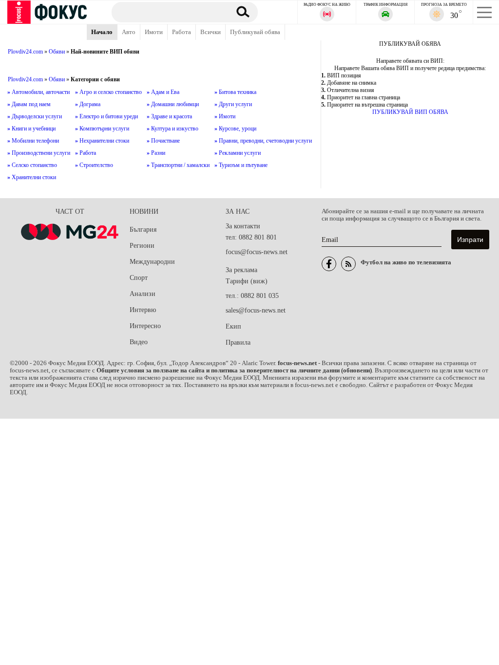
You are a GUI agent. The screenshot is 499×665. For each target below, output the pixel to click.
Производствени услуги (38, 152)
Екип (233, 326)
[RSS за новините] (348, 264)
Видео (139, 342)
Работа (181, 32)
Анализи (142, 293)
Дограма (87, 104)
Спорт (139, 277)
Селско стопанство (32, 165)
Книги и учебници (31, 128)
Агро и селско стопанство (108, 92)
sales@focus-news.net (256, 310)
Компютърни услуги (102, 128)
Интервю (143, 310)
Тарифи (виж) (247, 281)
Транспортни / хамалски (178, 165)
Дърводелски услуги (34, 116)
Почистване (163, 140)
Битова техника (235, 92)
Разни (156, 152)
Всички (210, 32)
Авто (128, 32)
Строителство (94, 165)
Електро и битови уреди (106, 116)
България (143, 229)
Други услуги (233, 104)
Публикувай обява (255, 32)
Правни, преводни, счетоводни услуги (263, 140)
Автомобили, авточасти (38, 92)
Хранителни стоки (31, 177)
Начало (102, 32)
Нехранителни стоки (102, 140)
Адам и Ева (163, 92)
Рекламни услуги (237, 152)
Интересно (145, 326)
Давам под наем (29, 104)
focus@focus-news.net (257, 252)
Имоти (154, 32)
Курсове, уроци (235, 128)
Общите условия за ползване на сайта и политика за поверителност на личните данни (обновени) (234, 370)
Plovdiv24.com (25, 51)
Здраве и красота (169, 116)
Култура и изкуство (172, 128)
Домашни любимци (173, 104)
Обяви (57, 51)
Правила (238, 342)
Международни (152, 261)
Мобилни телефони (33, 140)
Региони (142, 245)
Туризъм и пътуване (241, 165)
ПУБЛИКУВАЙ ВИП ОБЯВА (410, 112)
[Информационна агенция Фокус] (329, 264)
